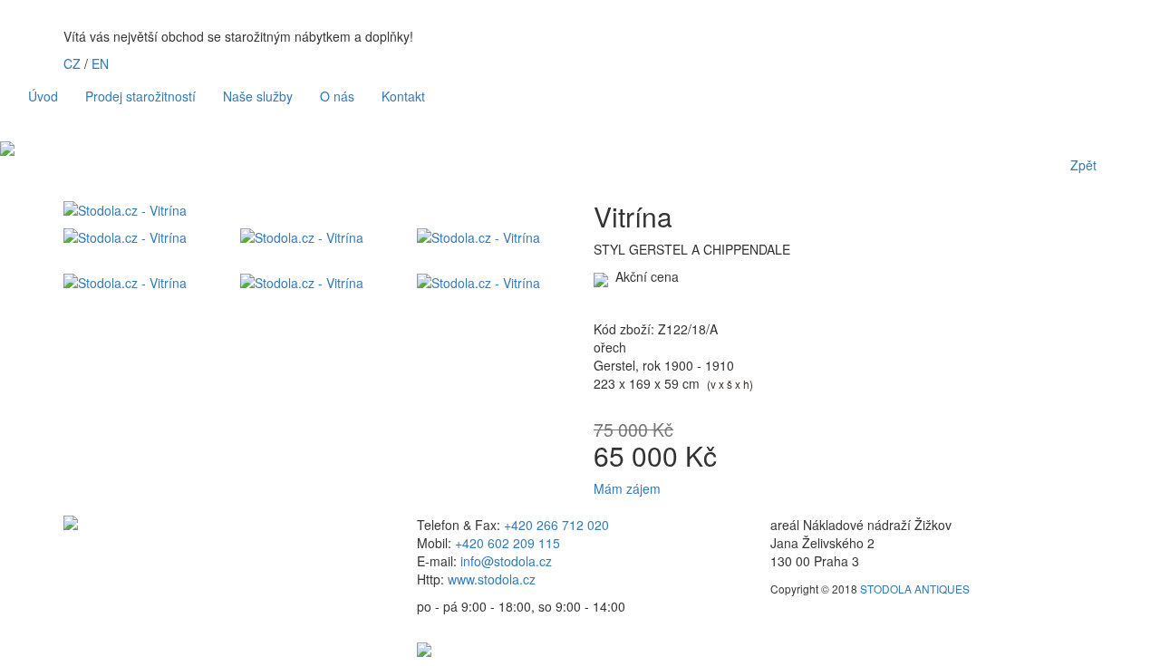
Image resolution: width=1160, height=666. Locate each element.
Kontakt (403, 96)
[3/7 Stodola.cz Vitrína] (315, 237)
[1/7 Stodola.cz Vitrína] (314, 210)
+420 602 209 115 (507, 543)
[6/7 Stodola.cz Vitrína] (315, 283)
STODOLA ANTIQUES (915, 588)
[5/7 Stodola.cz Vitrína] (138, 283)
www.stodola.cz (492, 579)
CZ (72, 63)
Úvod (43, 96)
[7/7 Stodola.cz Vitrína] (491, 283)
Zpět (1083, 165)
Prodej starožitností (140, 96)
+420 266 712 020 (556, 525)
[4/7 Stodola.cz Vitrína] (491, 237)
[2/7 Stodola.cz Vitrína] (138, 237)
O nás (337, 96)
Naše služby (258, 96)
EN (100, 63)
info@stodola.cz (506, 561)
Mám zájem (627, 488)
